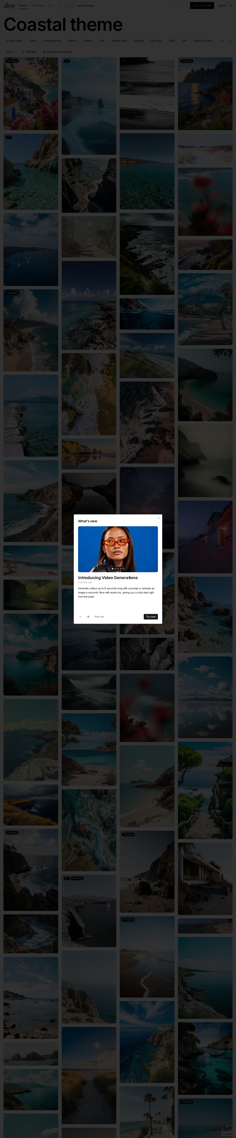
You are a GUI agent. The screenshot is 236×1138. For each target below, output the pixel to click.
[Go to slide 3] (118, 568)
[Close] (159, 518)
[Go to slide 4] (120, 568)
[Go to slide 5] (123, 568)
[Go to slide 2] (115, 568)
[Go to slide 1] (112, 568)
